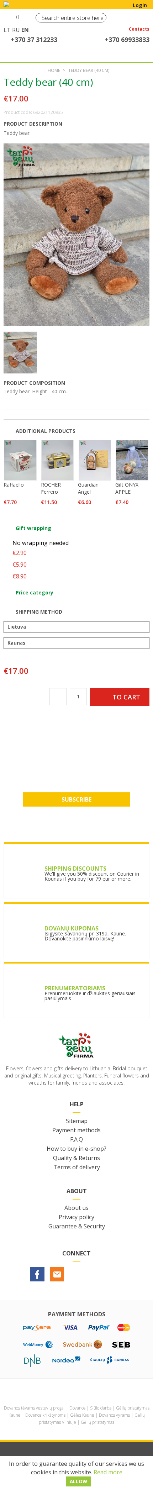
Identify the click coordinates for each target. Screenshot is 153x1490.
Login (140, 5)
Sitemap (77, 1121)
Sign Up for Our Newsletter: (76, 764)
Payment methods (76, 1130)
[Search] (99, 17)
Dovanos (77, 1408)
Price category (34, 592)
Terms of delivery (76, 1167)
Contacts (139, 29)
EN (25, 30)
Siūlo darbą (100, 1408)
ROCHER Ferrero (51, 488)
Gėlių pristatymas (97, 1422)
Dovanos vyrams (114, 1415)
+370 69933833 (127, 39)
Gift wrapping (33, 528)
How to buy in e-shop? (76, 1149)
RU (16, 30)
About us (76, 1208)
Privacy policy (76, 1217)
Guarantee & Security (76, 1226)
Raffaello (14, 484)
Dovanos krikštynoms (45, 1415)
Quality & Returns (76, 1158)
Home (54, 70)
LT (7, 30)
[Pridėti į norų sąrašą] (141, 99)
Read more (108, 1472)
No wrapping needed (40, 543)
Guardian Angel (88, 488)
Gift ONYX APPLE (126, 488)
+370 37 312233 (34, 39)
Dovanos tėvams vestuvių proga (34, 1408)
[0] (10, 20)
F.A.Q (76, 1139)
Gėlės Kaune (82, 1415)
